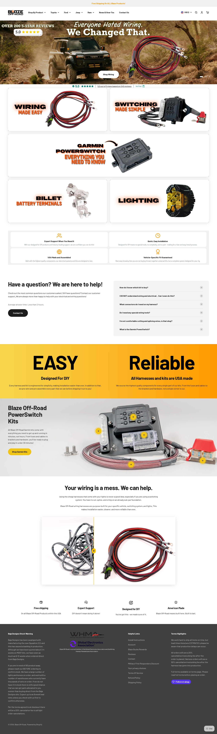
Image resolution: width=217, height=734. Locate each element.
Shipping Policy (134, 682)
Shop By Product (35, 12)
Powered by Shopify (34, 724)
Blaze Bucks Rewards (137, 649)
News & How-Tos (106, 12)
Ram (90, 12)
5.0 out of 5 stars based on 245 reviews (114, 86)
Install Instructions (136, 640)
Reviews (132, 654)
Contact (131, 659)
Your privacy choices (137, 668)
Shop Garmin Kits (19, 452)
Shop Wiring (108, 74)
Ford (66, 12)
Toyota (54, 12)
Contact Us (124, 12)
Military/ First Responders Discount (143, 663)
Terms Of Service (135, 673)
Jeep (78, 12)
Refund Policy (134, 678)
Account (131, 644)
